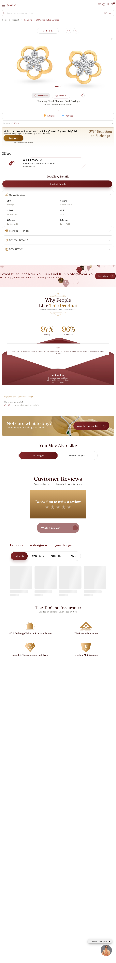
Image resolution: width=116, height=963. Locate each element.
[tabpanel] (58, 63)
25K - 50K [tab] (38, 556)
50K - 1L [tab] (56, 556)
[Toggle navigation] (4, 5)
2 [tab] (61, 88)
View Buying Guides (87, 425)
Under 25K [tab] (19, 556)
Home (4, 20)
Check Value (13, 138)
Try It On (49, 31)
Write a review (50, 528)
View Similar (43, 95)
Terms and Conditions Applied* (23, 142)
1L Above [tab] (72, 556)
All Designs (38, 455)
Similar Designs (77, 455)
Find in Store (103, 276)
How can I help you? (99, 941)
